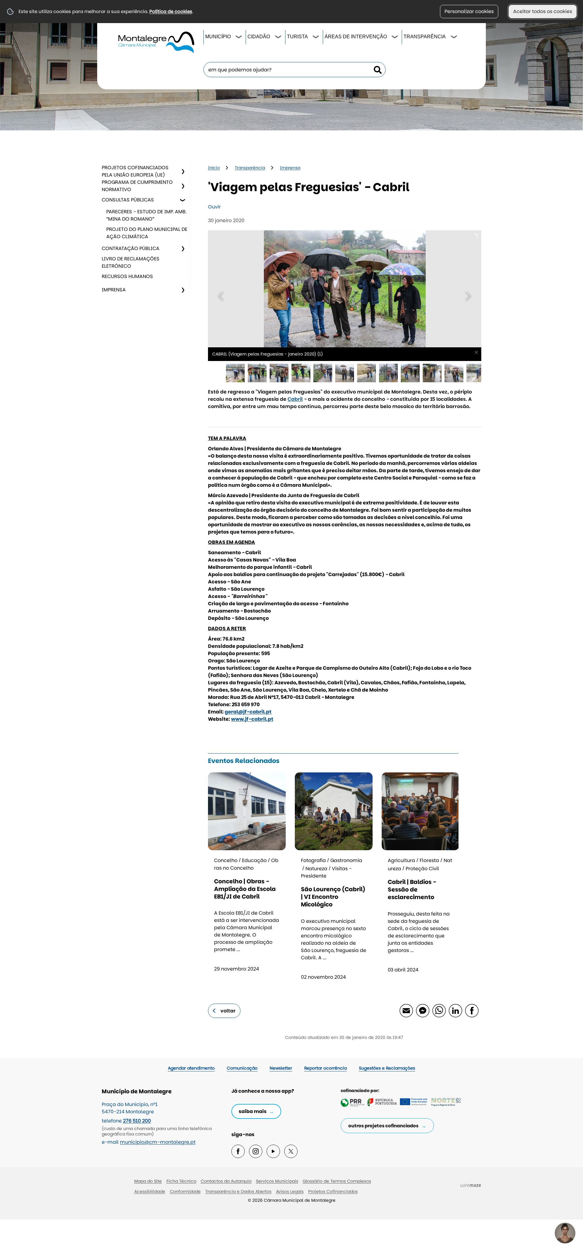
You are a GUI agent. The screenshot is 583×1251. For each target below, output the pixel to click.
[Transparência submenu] (454, 37)
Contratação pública (130, 248)
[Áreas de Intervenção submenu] (395, 37)
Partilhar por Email (406, 1010)
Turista (297, 36)
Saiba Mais (253, 1111)
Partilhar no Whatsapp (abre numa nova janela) (438, 1010)
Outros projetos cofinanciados (383, 1125)
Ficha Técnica (181, 1181)
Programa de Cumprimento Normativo (137, 186)
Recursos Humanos (127, 276)
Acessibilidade (149, 1191)
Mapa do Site (148, 1181)
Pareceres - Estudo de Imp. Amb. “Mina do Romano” (146, 215)
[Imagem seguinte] (468, 296)
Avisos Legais (290, 1191)
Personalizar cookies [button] (469, 11)
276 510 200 (137, 1120)
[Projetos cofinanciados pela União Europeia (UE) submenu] (182, 171)
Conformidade (185, 1191)
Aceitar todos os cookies (542, 11)
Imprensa (114, 289)
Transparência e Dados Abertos (238, 1191)
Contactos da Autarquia (226, 1181)
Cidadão (258, 36)
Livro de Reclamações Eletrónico (130, 262)
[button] (235, 373)
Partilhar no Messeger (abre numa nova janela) (422, 1010)
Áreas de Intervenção (356, 36)
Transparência (425, 36)
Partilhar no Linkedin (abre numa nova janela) (455, 1010)
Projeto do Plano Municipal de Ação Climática (146, 233)
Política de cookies (170, 11)
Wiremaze (470, 1185)
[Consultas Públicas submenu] (182, 200)
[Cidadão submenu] (278, 37)
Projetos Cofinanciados (333, 1191)
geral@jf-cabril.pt (248, 711)
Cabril (295, 399)
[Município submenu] (239, 37)
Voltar (228, 1010)
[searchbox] (294, 69)
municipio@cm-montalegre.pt (158, 1142)
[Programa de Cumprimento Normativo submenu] (182, 186)
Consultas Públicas (128, 199)
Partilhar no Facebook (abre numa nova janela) (471, 1010)
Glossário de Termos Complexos (337, 1181)
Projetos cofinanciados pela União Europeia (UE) (135, 171)
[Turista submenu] (316, 37)
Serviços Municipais (277, 1181)
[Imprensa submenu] (182, 290)
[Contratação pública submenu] (182, 248)
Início (214, 168)
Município (218, 36)
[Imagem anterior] (221, 296)
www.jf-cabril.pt (252, 719)
